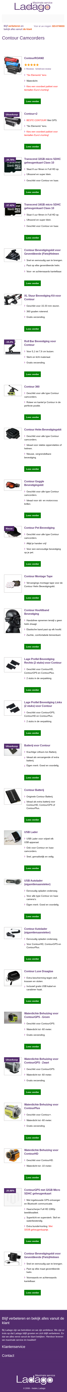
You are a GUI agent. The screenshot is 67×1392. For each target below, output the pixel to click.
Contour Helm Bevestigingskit (42, 429)
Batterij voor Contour (37, 745)
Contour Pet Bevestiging (39, 527)
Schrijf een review (43, 69)
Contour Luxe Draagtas (38, 971)
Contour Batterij (34, 790)
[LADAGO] (34, 7)
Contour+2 (30, 113)
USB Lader (31, 832)
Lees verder (32, 101)
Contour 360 (32, 386)
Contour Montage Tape (38, 576)
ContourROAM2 (34, 58)
